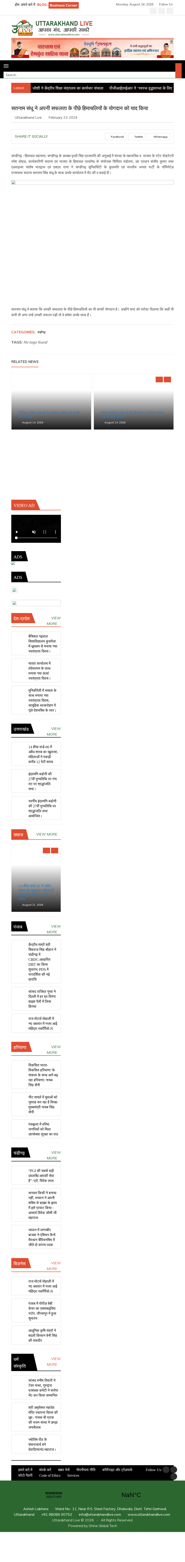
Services (72, 1475)
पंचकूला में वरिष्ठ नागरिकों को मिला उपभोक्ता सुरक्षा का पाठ (43, 1129)
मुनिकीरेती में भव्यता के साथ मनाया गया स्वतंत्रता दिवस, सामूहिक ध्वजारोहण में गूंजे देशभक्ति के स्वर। (42, 700)
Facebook (117, 136)
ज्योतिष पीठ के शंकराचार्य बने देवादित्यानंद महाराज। (42, 1444)
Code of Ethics (49, 1475)
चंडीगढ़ (41, 332)
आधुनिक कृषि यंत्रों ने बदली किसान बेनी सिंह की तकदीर (42, 1335)
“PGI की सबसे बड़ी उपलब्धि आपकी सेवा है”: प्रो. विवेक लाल (41, 1176)
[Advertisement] (92, 468)
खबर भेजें (63, 1470)
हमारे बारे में (28, 5)
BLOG (42, 4)
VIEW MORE (54, 621)
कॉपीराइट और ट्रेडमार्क (116, 1470)
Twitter (138, 136)
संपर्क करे (44, 1470)
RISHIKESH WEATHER (92, 1495)
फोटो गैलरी (24, 1475)
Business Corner (63, 5)
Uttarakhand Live (28, 117)
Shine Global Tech (103, 1525)
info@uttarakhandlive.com (99, 1514)
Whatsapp (160, 136)
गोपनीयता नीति (85, 1470)
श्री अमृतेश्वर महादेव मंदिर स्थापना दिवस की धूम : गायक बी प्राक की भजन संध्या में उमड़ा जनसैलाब (43, 1417)
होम (16, 5)
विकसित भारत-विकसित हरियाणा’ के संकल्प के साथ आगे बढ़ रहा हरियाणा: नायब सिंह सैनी (43, 1075)
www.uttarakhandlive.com (148, 1514)
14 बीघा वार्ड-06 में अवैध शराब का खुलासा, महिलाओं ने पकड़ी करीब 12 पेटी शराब (36, 892)
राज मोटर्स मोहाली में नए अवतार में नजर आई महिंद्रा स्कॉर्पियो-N (42, 1024)
